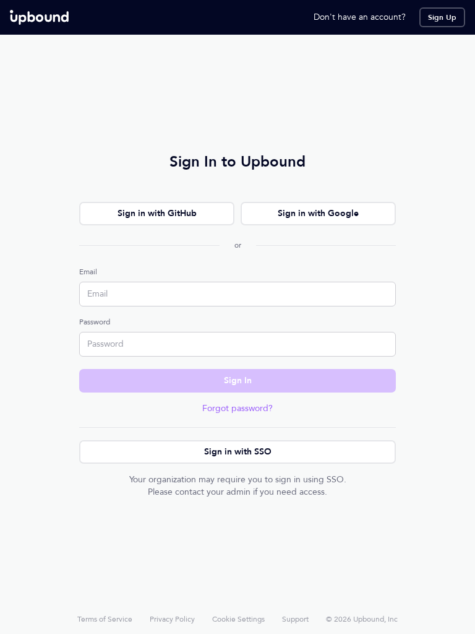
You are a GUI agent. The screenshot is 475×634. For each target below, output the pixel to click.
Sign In (238, 380)
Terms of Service (104, 619)
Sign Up (442, 17)
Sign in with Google (318, 213)
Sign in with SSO (238, 452)
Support (295, 619)
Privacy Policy (172, 619)
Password (94, 322)
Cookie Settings (238, 619)
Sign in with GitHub (157, 213)
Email (88, 272)
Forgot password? (237, 408)
